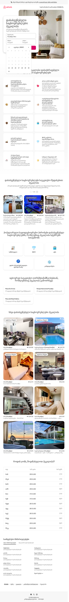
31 (9, 71)
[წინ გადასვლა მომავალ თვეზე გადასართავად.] (28, 47)
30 (28, 68)
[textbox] (13, 42)
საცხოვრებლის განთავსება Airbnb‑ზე (51, 7)
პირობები (41, 599)
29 (25, 68)
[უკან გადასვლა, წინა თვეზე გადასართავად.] (9, 47)
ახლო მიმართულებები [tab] (9, 543)
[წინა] (30, 191)
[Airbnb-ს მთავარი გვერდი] (7, 7)
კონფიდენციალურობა (30, 599)
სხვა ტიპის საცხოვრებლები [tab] (26, 543)
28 (22, 68)
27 (18, 68)
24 (9, 68)
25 (12, 68)
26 (15, 68)
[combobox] (21, 37)
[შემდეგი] (37, 191)
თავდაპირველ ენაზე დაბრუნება (48, 2)
